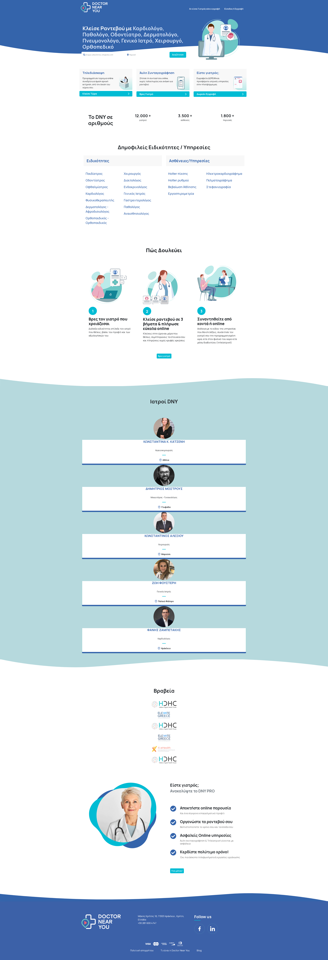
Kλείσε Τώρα (90, 93)
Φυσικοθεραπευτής (100, 200)
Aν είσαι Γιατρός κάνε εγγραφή (204, 8)
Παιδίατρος (94, 173)
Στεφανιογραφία (218, 187)
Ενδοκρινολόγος (135, 187)
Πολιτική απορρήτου (142, 950)
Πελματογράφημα (219, 180)
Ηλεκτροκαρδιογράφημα (224, 173)
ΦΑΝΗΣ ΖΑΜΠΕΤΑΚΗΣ (164, 630)
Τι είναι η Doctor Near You (175, 950)
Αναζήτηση (178, 54)
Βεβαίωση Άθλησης (182, 187)
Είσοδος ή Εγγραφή (233, 8)
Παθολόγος (132, 207)
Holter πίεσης (178, 173)
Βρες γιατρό (164, 356)
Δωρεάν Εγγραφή (206, 94)
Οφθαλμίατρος (97, 187)
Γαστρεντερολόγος (137, 200)
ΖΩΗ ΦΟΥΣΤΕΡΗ (164, 583)
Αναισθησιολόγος (136, 213)
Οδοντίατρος (95, 180)
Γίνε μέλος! (177, 870)
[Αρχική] (94, 7)
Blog (199, 950)
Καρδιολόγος (95, 193)
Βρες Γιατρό (146, 94)
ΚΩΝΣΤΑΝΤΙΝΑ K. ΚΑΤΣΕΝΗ (164, 441)
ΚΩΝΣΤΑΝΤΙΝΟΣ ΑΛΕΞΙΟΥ (164, 536)
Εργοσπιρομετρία (181, 193)
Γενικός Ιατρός (134, 193)
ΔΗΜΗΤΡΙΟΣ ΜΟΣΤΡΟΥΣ (164, 489)
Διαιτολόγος (132, 180)
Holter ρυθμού (178, 180)
